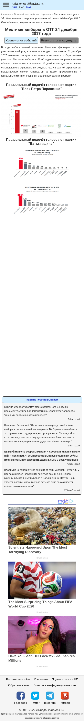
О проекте (41, 679)
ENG (28, 7)
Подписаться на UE (65, 679)
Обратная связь (18, 685)
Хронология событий (21, 40)
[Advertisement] (42, 264)
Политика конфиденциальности (54, 685)
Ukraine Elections (28, 3)
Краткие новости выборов (42, 399)
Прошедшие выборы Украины (32, 14)
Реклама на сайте (18, 679)
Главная (6, 14)
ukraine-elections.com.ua (47, 718)
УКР (14, 7)
